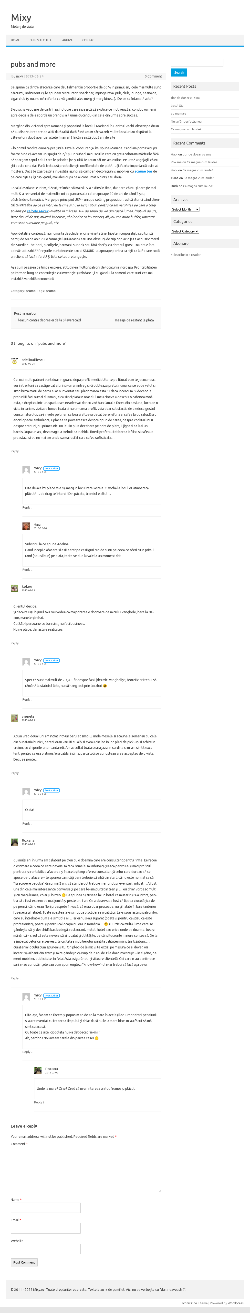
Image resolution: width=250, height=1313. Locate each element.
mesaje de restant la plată (136, 320)
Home (15, 40)
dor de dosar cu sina (185, 97)
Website (17, 1241)
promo (31, 290)
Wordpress (236, 1303)
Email (16, 1220)
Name (16, 1200)
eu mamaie (178, 113)
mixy (19, 76)
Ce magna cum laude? (186, 129)
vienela (28, 716)
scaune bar (143, 171)
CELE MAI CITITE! (41, 40)
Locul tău (177, 105)
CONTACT (89, 40)
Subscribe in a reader (186, 254)
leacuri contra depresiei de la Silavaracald (47, 320)
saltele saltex (37, 211)
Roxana (28, 840)
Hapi (37, 524)
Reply (15, 451)
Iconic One (189, 1303)
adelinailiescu (33, 360)
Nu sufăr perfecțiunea (186, 121)
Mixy (21, 17)
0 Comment (153, 76)
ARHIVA (67, 40)
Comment (19, 1144)
